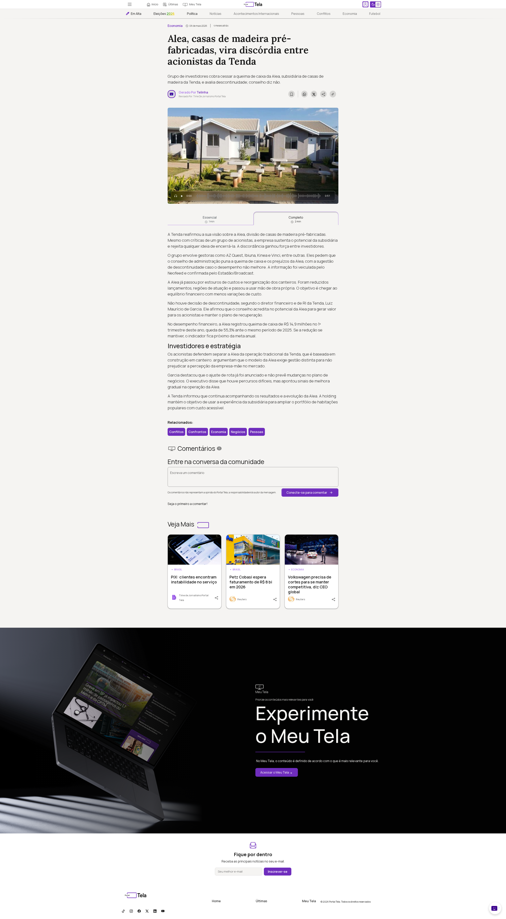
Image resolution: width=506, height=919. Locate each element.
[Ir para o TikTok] (123, 911)
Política (192, 13)
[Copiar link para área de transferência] (333, 94)
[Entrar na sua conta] (365, 4)
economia (350, 13)
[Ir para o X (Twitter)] (147, 911)
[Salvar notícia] (291, 94)
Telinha (202, 92)
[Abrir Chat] (495, 908)
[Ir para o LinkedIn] (155, 911)
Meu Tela (195, 4)
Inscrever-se (277, 871)
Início (155, 4)
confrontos (197, 432)
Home (216, 901)
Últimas (173, 4)
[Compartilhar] (216, 597)
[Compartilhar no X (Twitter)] (314, 94)
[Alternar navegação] (129, 4)
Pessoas (297, 13)
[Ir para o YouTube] (162, 911)
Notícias (215, 13)
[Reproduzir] (182, 195)
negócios (238, 432)
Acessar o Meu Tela (274, 772)
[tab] (210, 218)
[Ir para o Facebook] (139, 911)
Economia (175, 26)
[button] (309, 492)
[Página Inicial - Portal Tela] (253, 4)
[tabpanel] (253, 321)
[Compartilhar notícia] (323, 94)
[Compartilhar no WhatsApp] (304, 94)
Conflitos (323, 13)
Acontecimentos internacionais (256, 13)
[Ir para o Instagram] (131, 911)
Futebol (374, 13)
